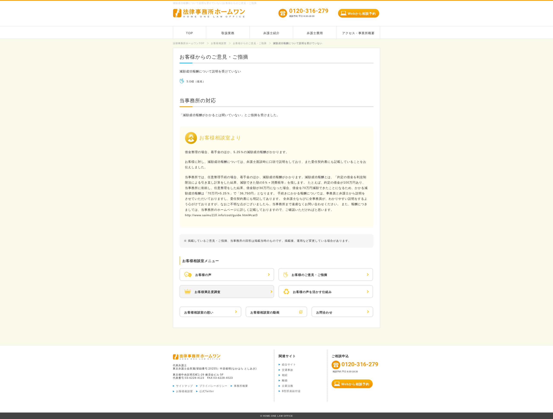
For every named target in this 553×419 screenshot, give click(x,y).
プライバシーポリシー (213, 385)
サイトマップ (184, 385)
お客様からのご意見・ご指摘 (250, 43)
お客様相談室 (218, 43)
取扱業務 (227, 33)
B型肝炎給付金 (291, 391)
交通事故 (287, 369)
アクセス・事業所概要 (358, 33)
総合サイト (289, 364)
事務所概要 (241, 385)
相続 (285, 375)
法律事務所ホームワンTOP (188, 43)
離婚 (285, 380)
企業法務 (287, 385)
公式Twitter (206, 391)
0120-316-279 (309, 13)
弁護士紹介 (271, 33)
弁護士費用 (315, 33)
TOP (189, 33)
